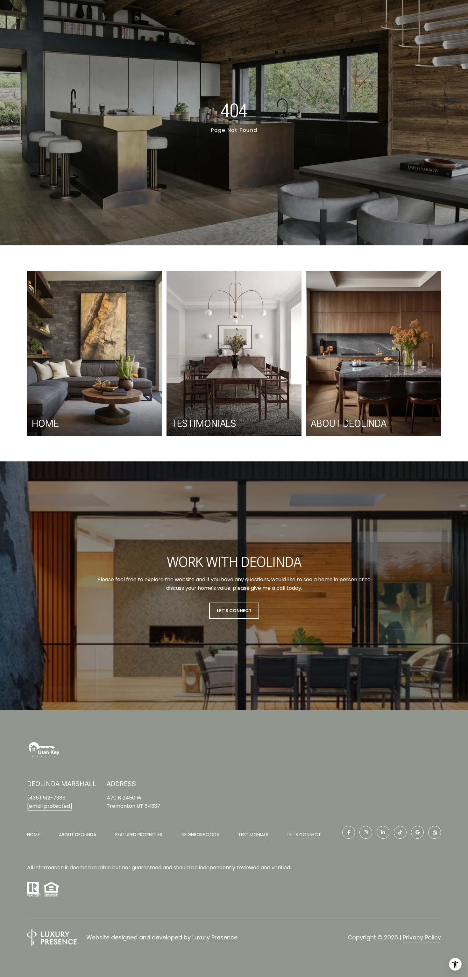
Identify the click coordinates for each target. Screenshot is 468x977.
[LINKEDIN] (383, 832)
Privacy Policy (422, 937)
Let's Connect (304, 835)
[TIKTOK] (400, 832)
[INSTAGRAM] (365, 832)
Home (33, 834)
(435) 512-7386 (46, 797)
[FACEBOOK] (348, 832)
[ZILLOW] (434, 832)
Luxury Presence (215, 937)
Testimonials (253, 834)
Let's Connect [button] (234, 610)
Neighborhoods (200, 834)
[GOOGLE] (417, 832)
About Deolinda (77, 834)
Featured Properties (138, 834)
